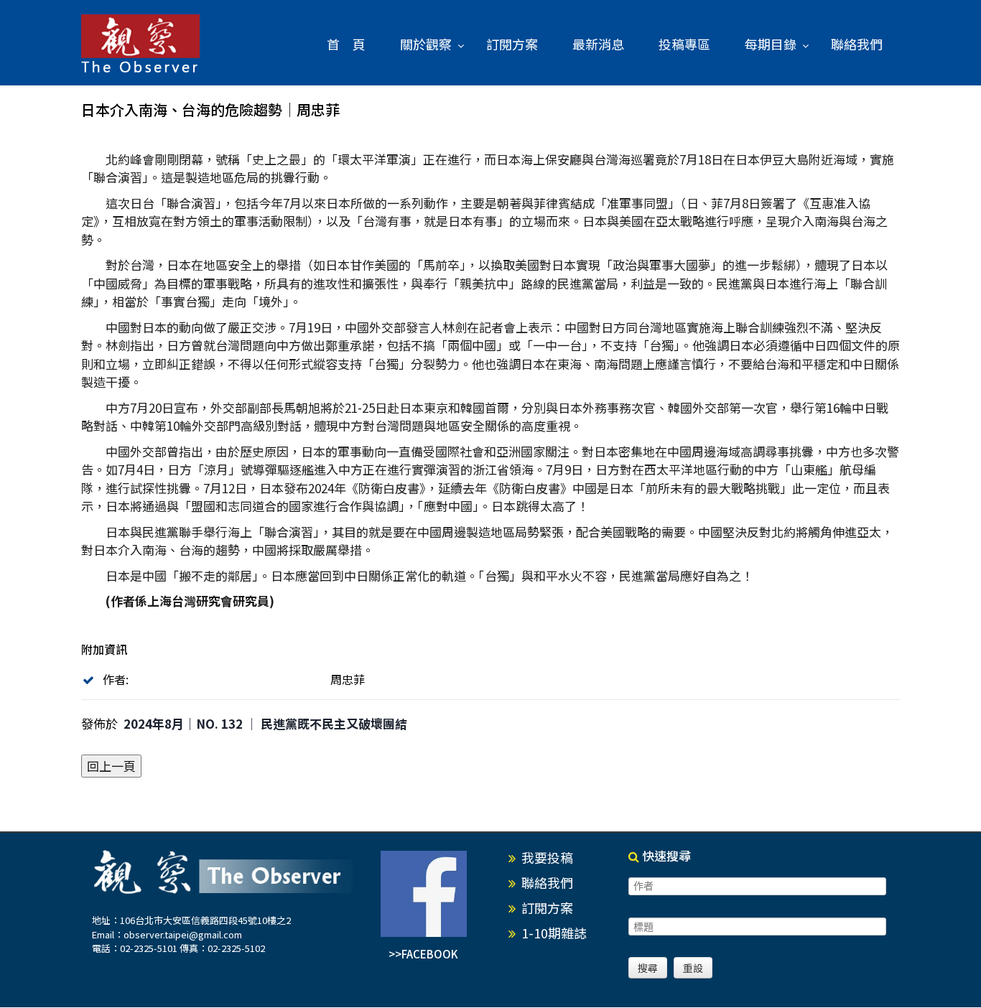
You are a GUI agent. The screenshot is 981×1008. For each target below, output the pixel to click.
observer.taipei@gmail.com (183, 934)
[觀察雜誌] (140, 44)
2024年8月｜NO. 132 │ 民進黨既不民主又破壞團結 (265, 723)
